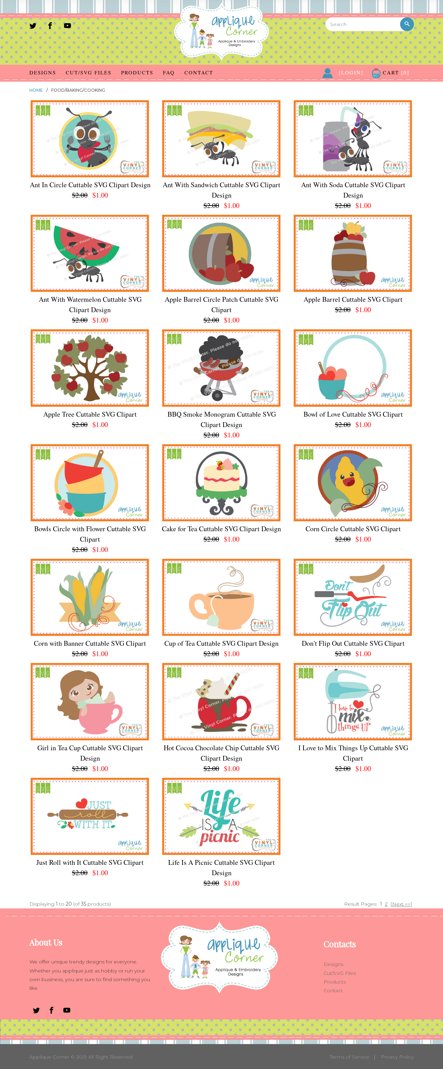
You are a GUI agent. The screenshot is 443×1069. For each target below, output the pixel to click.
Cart (395, 72)
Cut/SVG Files (88, 72)
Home (36, 90)
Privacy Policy (397, 1057)
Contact (198, 72)
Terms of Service (349, 1057)
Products (137, 72)
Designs (42, 72)
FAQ (169, 72)
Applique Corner (49, 1057)
